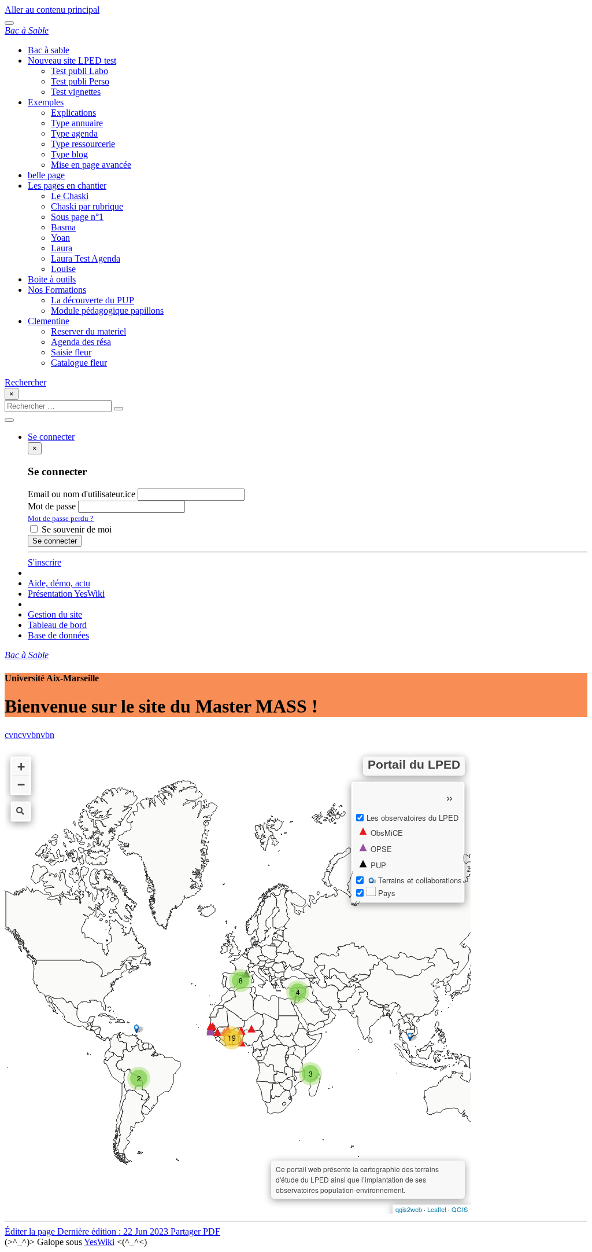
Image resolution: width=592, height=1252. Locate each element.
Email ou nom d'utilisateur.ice (81, 494)
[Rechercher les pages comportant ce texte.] (118, 408)
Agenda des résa (81, 342)
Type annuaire (77, 123)
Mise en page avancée (91, 165)
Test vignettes (76, 92)
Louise (63, 269)
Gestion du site (55, 614)
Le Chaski (69, 196)
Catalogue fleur (79, 363)
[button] (51, 437)
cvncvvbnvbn (29, 735)
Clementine (48, 321)
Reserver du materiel (88, 331)
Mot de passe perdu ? (61, 518)
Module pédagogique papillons (107, 310)
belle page (46, 175)
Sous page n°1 (77, 217)
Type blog (69, 154)
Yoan (60, 238)
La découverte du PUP (92, 300)
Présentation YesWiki (66, 594)
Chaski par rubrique (87, 206)
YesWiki (99, 1242)
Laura (61, 248)
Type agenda (74, 133)
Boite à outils (52, 279)
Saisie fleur (71, 352)
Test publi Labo (79, 71)
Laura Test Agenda (85, 258)
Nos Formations (57, 290)
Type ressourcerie (83, 144)
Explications (73, 113)
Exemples (46, 102)
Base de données (58, 635)
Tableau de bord (57, 625)
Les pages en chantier (67, 185)
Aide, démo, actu (59, 583)
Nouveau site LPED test (72, 60)
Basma (63, 227)
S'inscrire (44, 562)
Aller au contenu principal (52, 9)
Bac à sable (48, 50)
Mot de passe (52, 506)
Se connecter (54, 541)
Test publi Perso (80, 81)
